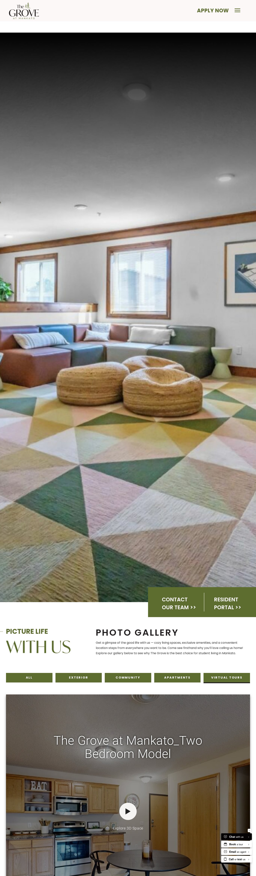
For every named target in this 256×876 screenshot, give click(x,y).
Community (127, 677)
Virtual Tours (227, 677)
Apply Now (213, 11)
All (31, 677)
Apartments (177, 677)
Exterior (78, 677)
